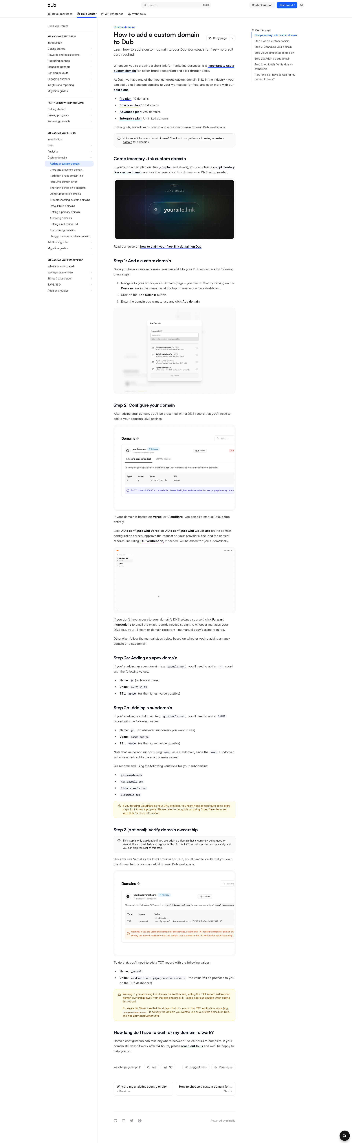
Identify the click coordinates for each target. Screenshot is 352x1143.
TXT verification (151, 541)
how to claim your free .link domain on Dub (170, 246)
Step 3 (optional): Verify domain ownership (274, 66)
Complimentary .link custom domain (276, 35)
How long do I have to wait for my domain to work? (275, 77)
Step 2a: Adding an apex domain (274, 52)
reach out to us (192, 1046)
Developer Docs (62, 13)
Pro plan (166, 167)
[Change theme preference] (301, 5)
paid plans (121, 90)
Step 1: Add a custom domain (272, 41)
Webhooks (139, 13)
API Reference (114, 13)
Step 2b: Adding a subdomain (272, 58)
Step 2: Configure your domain (273, 46)
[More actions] (232, 38)
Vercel (127, 844)
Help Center (88, 13)
